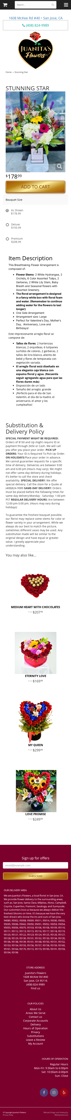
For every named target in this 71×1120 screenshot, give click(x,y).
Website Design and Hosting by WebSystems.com (56, 1113)
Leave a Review (35, 1040)
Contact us (35, 1017)
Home (9, 72)
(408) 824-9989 (37, 25)
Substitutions (35, 1036)
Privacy (35, 1032)
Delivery (35, 1024)
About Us (35, 1009)
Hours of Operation (35, 1028)
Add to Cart (35, 187)
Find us (35, 988)
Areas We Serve (35, 1013)
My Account (35, 1043)
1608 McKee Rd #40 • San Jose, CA (35, 18)
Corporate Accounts (35, 1020)
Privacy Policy (8, 1115)
